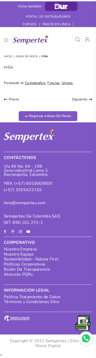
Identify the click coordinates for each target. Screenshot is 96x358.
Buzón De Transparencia (27, 269)
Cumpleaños (35, 82)
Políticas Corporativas (24, 264)
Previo (13, 99)
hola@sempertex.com (25, 203)
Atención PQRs (18, 274)
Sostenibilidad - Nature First (31, 259)
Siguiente (80, 99)
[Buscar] (78, 40)
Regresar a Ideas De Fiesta (49, 116)
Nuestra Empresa (20, 249)
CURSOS (30, 24)
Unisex (67, 82)
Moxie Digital (48, 346)
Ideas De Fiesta (27, 56)
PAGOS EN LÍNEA (56, 24)
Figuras (53, 82)
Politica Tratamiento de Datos (32, 297)
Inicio (8, 56)
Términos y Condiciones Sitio (31, 302)
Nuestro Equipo (19, 254)
